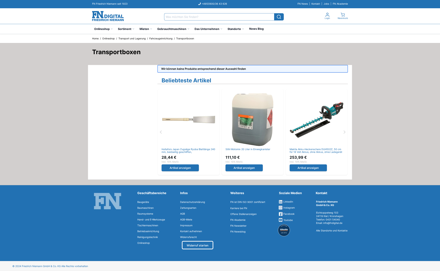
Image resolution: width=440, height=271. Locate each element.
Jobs (326, 3)
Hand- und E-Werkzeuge (151, 219)
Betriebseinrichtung (148, 231)
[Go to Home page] (108, 16)
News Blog (256, 28)
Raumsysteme (145, 213)
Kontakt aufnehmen (191, 231)
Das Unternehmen (207, 29)
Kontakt (315, 3)
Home (95, 38)
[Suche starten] (279, 16)
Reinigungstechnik (147, 237)
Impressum (186, 225)
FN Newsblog (238, 231)
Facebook (289, 213)
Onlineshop (102, 29)
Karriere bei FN (238, 208)
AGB (182, 213)
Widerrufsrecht (188, 237)
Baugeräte (143, 201)
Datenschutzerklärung (192, 201)
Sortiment (124, 29)
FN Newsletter (238, 225)
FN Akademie (340, 3)
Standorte (234, 29)
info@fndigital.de (332, 222)
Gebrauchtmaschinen (171, 29)
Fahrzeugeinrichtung (161, 38)
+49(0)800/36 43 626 (214, 3)
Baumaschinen (145, 207)
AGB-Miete (186, 219)
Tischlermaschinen (147, 225)
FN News (303, 3)
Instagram (289, 207)
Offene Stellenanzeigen (243, 214)
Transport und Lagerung (132, 38)
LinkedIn (288, 201)
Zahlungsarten (188, 207)
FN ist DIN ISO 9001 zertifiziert (247, 201)
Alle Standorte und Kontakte (332, 230)
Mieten (144, 29)
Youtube (288, 220)
